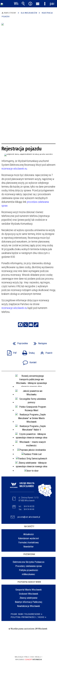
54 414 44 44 (29, 509)
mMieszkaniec (28, 574)
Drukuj (27, 352)
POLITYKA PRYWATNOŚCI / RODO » (28, 617)
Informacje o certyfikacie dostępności (28, 638)
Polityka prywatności (28, 570)
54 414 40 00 (29, 506)
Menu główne (37, 3)
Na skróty (29, 526)
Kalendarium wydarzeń (28, 538)
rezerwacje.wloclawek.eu (14, 168)
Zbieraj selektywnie (28, 597)
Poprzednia (19, 342)
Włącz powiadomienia (16, 3)
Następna (39, 342)
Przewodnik (29, 554)
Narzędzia (30, 3)
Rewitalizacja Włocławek (28, 606)
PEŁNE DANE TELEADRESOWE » (26, 614)
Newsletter (28, 546)
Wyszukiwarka (23, 3)
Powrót (45, 352)
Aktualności (28, 534)
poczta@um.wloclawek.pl (29, 517)
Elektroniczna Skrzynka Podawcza (28, 562)
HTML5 (23, 648)
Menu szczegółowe (45, 3)
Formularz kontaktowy (28, 542)
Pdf (11, 352)
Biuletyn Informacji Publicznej (28, 602)
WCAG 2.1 (37, 648)
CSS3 (28, 648)
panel (52, 3)
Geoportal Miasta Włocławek (28, 589)
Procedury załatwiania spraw (28, 566)
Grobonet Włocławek (28, 593)
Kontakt (28, 361)
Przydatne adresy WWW (29, 582)
